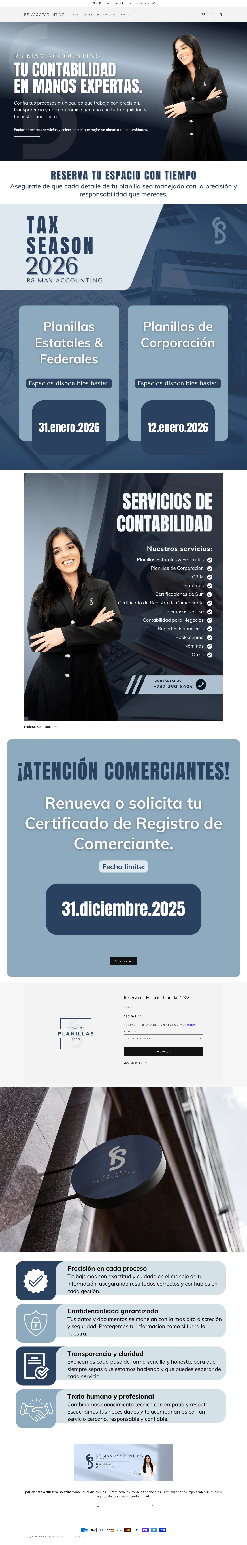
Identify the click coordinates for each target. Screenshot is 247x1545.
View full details (133, 1062)
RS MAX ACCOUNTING (41, 1536)
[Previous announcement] (25, 3)
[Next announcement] (222, 3)
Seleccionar (130, 1031)
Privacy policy (80, 1536)
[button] (204, 14)
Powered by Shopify (61, 1536)
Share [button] (130, 1007)
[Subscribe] (152, 1506)
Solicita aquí (123, 961)
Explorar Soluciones (38, 726)
